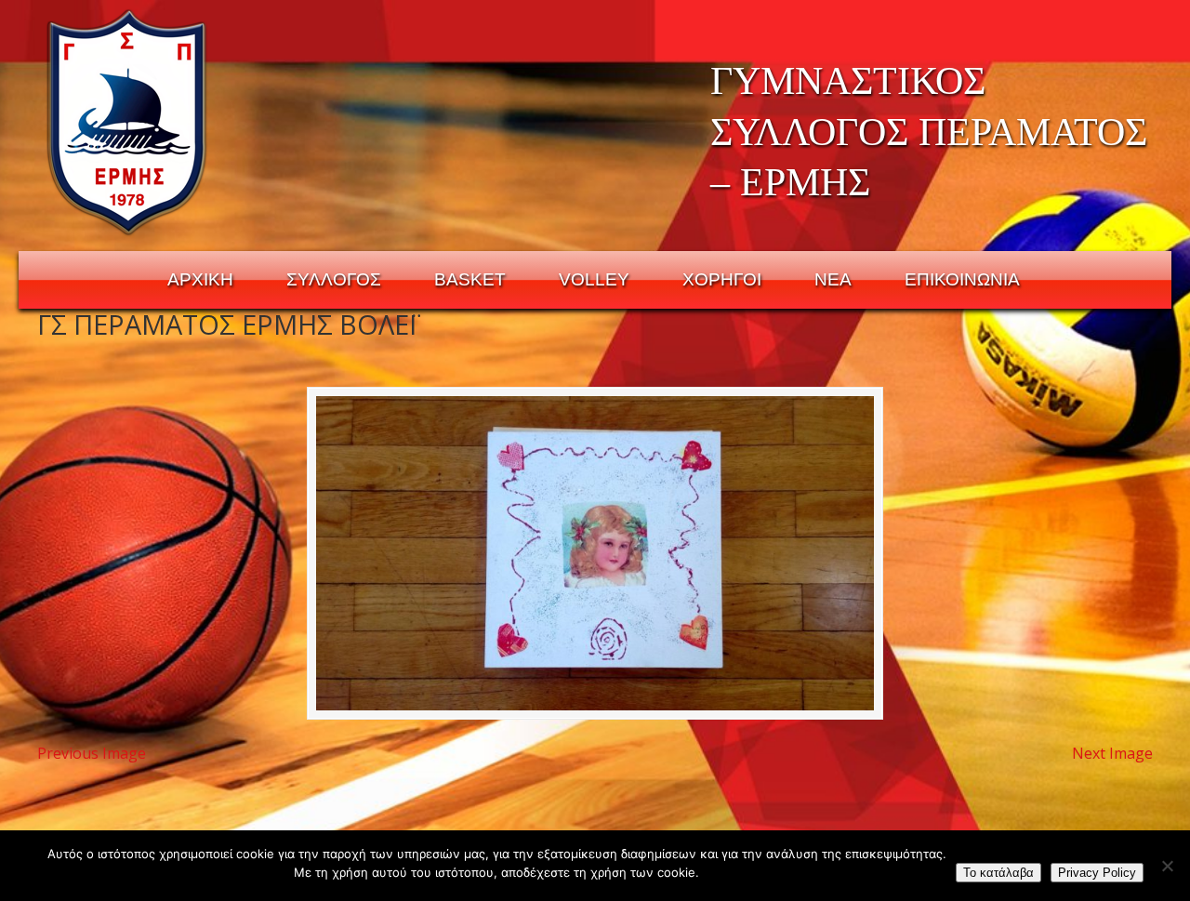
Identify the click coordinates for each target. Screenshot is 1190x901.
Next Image (1112, 753)
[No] (1166, 865)
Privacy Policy (1097, 873)
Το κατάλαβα (998, 873)
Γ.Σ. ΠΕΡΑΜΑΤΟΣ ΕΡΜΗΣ (127, 122)
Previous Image (91, 753)
